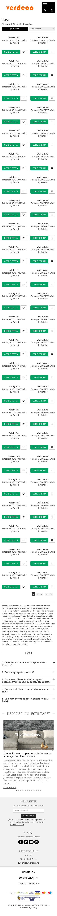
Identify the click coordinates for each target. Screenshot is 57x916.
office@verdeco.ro (30, 862)
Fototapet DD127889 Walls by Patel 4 (14, 437)
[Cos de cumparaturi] (52, 10)
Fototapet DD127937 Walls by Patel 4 (14, 297)
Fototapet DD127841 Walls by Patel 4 (14, 576)
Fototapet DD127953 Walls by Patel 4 (14, 250)
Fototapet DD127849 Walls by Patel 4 (14, 553)
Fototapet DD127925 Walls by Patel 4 (43, 320)
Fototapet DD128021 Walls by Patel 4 (43, 41)
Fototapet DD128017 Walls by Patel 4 (14, 64)
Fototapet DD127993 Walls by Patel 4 (14, 134)
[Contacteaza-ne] (45, 10)
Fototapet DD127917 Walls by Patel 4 (43, 343)
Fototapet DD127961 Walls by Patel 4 (14, 227)
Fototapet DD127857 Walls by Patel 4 (14, 530)
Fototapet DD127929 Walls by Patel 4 (14, 320)
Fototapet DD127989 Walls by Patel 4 (43, 134)
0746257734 (30, 858)
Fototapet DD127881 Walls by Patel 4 (14, 460)
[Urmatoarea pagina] (51, 594)
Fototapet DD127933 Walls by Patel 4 (43, 297)
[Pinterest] (26, 842)
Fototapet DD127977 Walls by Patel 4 (14, 181)
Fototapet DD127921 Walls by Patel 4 (14, 343)
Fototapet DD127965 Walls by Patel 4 (43, 204)
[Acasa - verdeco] (20, 7)
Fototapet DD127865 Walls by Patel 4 (14, 506)
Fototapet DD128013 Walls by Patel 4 (43, 64)
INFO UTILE (27, 872)
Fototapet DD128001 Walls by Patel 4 (14, 111)
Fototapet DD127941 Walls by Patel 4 (43, 274)
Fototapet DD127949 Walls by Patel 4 (43, 250)
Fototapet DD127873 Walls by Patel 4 (14, 483)
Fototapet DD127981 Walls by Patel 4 (43, 157)
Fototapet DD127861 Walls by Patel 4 (43, 506)
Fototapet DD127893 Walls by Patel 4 (43, 413)
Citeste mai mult (9, 787)
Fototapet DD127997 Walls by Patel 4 (43, 111)
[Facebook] (20, 842)
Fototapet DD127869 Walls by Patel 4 (43, 483)
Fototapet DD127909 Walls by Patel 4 (43, 367)
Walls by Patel (14, 37)
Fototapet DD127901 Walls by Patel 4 (43, 390)
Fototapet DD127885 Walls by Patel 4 (43, 437)
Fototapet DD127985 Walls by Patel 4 (14, 157)
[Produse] (45, 5)
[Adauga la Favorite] (23, 52)
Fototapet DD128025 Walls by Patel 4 (14, 41)
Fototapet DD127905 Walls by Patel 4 (14, 390)
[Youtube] (31, 842)
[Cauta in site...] (45, 16)
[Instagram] (36, 842)
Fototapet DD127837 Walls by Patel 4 (43, 576)
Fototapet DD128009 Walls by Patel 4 (14, 88)
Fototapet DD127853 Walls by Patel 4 (43, 530)
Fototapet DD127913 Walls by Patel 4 (14, 367)
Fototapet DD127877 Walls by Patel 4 (43, 460)
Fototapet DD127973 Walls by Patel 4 (43, 181)
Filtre (16, 29)
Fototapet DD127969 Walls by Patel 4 (14, 204)
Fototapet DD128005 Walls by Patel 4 (43, 88)
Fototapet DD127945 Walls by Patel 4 (14, 274)
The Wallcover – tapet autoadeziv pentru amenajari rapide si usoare (27, 755)
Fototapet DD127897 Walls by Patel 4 (14, 413)
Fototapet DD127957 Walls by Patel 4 (43, 227)
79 (47, 594)
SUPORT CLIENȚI (27, 877)
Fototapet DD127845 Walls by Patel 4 (43, 553)
